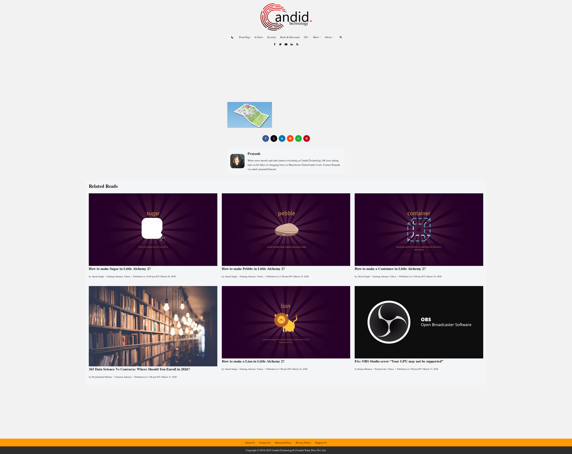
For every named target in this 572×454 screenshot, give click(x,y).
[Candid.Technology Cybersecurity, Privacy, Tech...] (286, 17)
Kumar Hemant (365, 368)
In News (259, 37)
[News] (297, 44)
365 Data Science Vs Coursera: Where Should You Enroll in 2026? (139, 369)
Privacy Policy (303, 442)
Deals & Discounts (290, 37)
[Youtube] (286, 44)
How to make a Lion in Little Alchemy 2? (253, 361)
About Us (250, 442)
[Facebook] (275, 44)
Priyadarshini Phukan (102, 376)
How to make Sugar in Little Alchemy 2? (120, 268)
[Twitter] (280, 44)
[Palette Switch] (232, 37)
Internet (119, 276)
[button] (308, 37)
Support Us (321, 442)
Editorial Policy (283, 442)
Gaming (110, 276)
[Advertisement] (286, 71)
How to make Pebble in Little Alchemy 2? (253, 268)
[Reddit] (290, 138)
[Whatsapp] (298, 138)
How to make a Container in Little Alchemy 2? (390, 268)
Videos (127, 276)
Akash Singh (98, 276)
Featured (119, 376)
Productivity (380, 368)
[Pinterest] (306, 138)
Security (271, 37)
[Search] (341, 37)
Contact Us (265, 442)
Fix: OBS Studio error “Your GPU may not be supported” (399, 361)
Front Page (244, 37)
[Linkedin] (292, 44)
